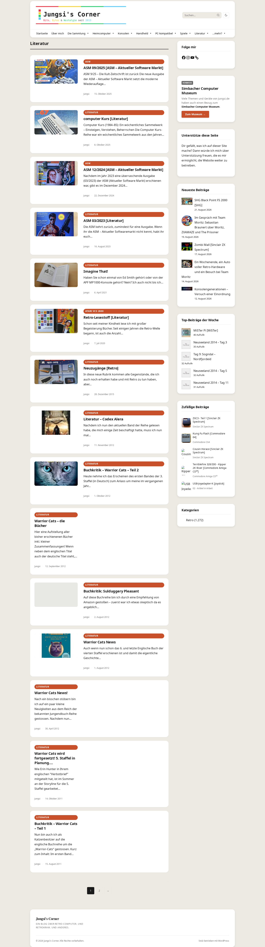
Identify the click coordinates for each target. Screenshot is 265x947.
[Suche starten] (218, 15)
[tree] (206, 520)
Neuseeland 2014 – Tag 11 (211, 383)
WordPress (223, 940)
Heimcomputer (102, 33)
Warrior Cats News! (51, 692)
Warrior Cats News (99, 642)
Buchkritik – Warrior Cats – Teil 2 (110, 470)
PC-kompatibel (164, 33)
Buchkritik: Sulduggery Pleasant (111, 591)
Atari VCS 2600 (94, 311)
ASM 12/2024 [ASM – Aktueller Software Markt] (123, 169)
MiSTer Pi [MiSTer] (205, 330)
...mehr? (217, 33)
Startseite (42, 33)
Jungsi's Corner (51, 940)
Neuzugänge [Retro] (100, 368)
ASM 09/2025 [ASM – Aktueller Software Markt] (123, 67)
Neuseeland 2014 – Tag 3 (210, 342)
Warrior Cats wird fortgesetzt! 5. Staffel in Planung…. (54, 758)
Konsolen (123, 33)
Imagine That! (95, 271)
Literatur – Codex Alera (103, 419)
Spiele (183, 33)
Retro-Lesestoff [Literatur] (106, 317)
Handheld (142, 33)
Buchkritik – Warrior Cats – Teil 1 (55, 826)
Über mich (57, 33)
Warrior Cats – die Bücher (49, 523)
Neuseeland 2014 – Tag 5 (210, 371)
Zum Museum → (195, 114)
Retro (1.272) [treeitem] (194, 520)
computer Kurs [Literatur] (105, 118)
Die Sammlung (76, 33)
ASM (87, 61)
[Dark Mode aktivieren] (226, 15)
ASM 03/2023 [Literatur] (103, 220)
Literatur (200, 33)
